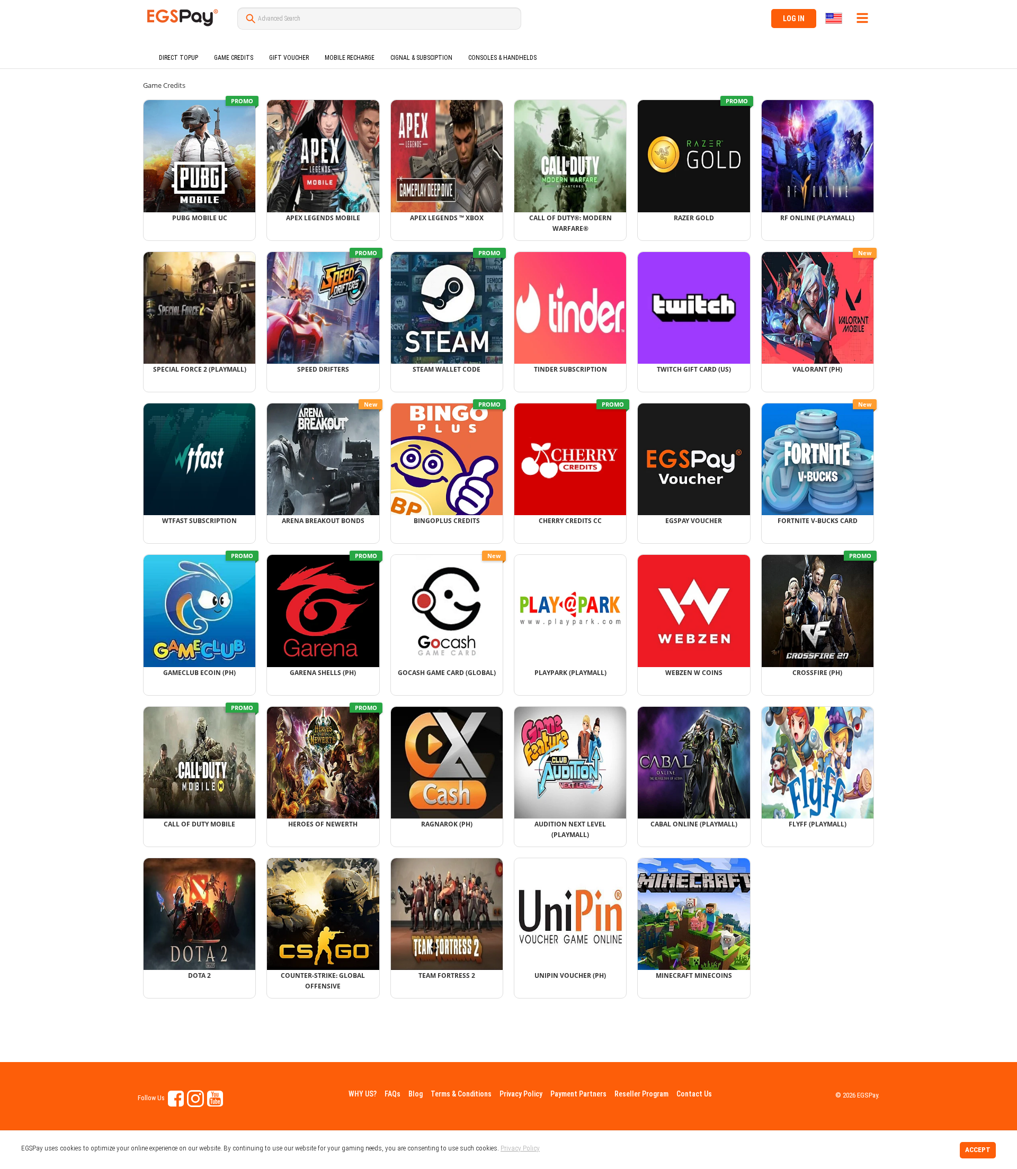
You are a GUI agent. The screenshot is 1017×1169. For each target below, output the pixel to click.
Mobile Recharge (349, 57)
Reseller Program (641, 1094)
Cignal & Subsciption (421, 57)
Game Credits (233, 57)
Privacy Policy (520, 1094)
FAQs (392, 1094)
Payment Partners (578, 1094)
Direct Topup (178, 57)
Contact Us (694, 1094)
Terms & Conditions (461, 1094)
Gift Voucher (289, 57)
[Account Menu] (862, 18)
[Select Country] (834, 18)
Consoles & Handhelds (502, 57)
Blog (415, 1094)
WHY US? (363, 1094)
